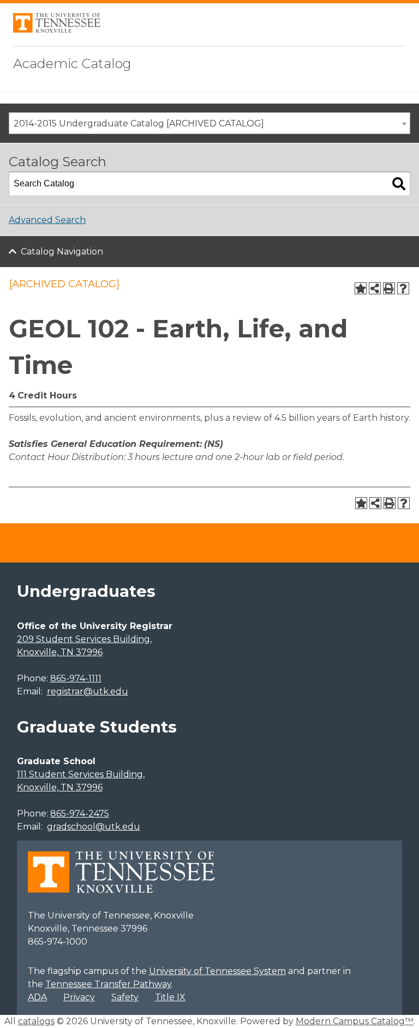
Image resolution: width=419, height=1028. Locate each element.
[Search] (398, 184)
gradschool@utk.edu (93, 826)
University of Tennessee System (217, 971)
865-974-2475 (79, 813)
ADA (37, 997)
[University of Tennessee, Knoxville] (56, 30)
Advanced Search (47, 220)
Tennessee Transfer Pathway (108, 984)
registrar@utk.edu (87, 691)
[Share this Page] (375, 288)
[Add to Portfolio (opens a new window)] (361, 288)
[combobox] (209, 123)
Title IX (170, 997)
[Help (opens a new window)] (403, 288)
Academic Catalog (72, 63)
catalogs (36, 1021)
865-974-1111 (75, 678)
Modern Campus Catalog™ (355, 1021)
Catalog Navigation (62, 251)
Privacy (79, 997)
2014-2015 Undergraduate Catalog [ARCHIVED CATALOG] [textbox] (139, 123)
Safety (125, 997)
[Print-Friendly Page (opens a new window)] (389, 288)
